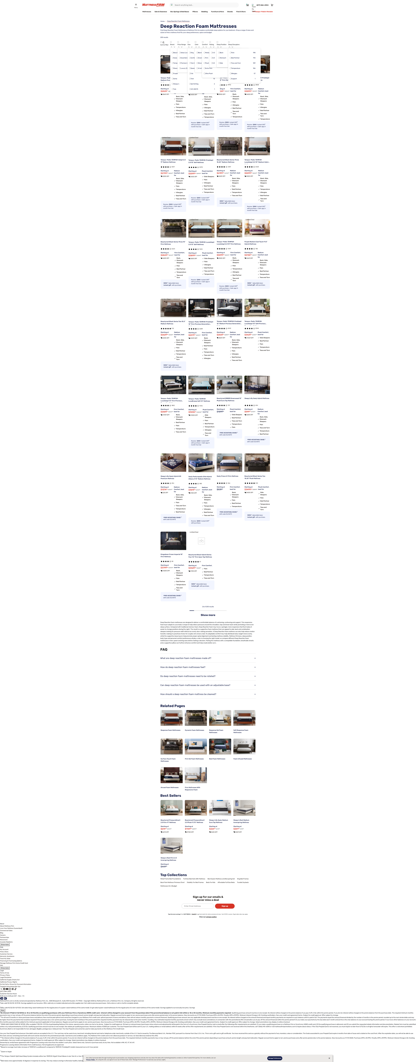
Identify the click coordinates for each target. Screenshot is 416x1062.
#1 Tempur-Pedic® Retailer (263, 12)
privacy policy (211, 917)
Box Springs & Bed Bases (179, 12)
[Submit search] (172, 5)
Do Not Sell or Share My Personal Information (15, 984)
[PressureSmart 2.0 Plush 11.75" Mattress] (196, 808)
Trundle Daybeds (243, 882)
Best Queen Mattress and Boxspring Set (221, 879)
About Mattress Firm (7, 926)
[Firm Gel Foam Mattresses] (196, 746)
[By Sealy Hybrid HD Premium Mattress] (173, 462)
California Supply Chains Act (10, 980)
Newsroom (4, 940)
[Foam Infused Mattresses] (244, 746)
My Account (4, 949)
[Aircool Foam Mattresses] (172, 775)
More (2, 1010)
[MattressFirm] (153, 5)
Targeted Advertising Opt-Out (10, 986)
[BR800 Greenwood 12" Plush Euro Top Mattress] (229, 384)
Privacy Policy (5, 975)
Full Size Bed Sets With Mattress (194, 879)
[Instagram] (9, 989)
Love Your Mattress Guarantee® (11, 928)
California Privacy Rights (8, 982)
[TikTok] (15, 989)
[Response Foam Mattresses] (172, 718)
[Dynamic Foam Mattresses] (196, 718)
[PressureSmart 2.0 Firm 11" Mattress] (172, 808)
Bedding (204, 12)
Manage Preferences (274, 1058)
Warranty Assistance (7, 956)
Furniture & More (217, 12)
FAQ (1, 965)
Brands (230, 12)
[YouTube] (7, 989)
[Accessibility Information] (3, 998)
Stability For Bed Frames (195, 882)
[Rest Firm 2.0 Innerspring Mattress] (172, 845)
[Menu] (136, 4)
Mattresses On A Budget (168, 886)
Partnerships (4, 937)
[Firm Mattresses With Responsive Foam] (196, 775)
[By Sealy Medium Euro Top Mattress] (220, 808)
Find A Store (241, 12)
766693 (194, 914)
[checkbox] (172, 52)
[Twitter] (1, 989)
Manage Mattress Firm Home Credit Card (14, 963)
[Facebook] (4, 989)
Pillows (195, 12)
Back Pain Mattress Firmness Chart (172, 882)
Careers (3, 935)
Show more (5, 944)
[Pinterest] (12, 989)
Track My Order (5, 958)
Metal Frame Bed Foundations (170, 879)
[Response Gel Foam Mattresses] (220, 718)
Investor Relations (6, 942)
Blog (1, 933)
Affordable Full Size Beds (226, 882)
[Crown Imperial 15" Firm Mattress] (173, 540)
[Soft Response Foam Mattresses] (244, 718)
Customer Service (6, 954)
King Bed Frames (243, 879)
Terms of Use (4, 973)
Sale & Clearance (161, 12)
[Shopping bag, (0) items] (272, 5)
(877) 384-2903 (5, 991)
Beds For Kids (210, 882)
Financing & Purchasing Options (11, 961)
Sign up (225, 906)
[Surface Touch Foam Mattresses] (172, 746)
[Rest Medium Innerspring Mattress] (244, 808)
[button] (161, 42)
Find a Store (4, 952)
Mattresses (146, 12)
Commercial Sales (6, 931)
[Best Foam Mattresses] (220, 746)
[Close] (329, 1058)
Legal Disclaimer (5, 977)
